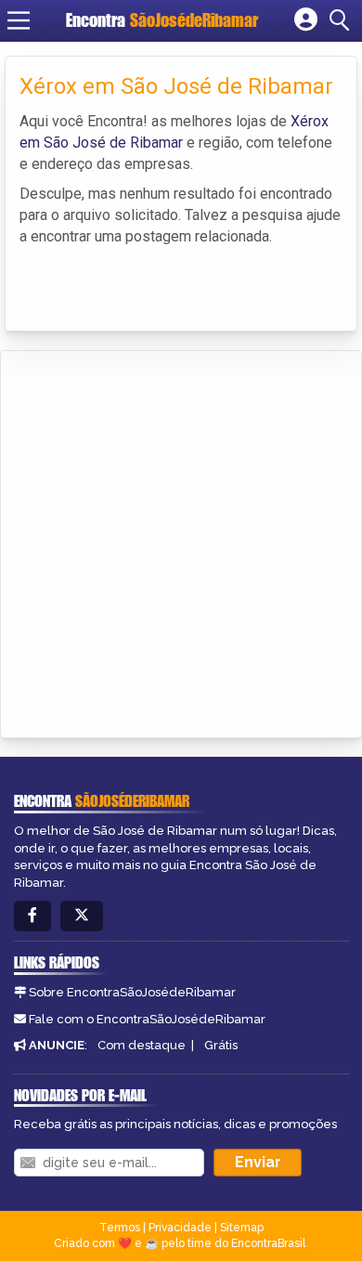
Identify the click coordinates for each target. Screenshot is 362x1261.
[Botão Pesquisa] (342, 20)
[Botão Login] (305, 20)
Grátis (221, 1045)
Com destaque (141, 1045)
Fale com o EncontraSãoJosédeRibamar (147, 1019)
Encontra (162, 20)
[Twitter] (81, 916)
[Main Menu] (18, 20)
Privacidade (180, 1227)
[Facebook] (32, 916)
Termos (119, 1227)
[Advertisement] (181, 541)
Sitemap (242, 1227)
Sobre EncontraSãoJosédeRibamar (132, 992)
